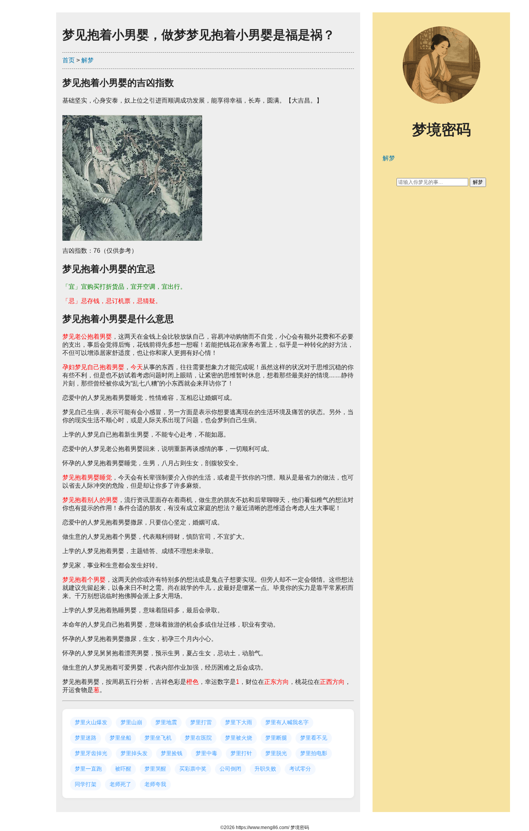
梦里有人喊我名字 (287, 722)
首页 (68, 60)
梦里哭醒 (155, 769)
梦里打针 (241, 753)
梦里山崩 (131, 722)
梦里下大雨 (238, 722)
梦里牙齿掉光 (91, 753)
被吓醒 (123, 769)
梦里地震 (166, 722)
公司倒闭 (230, 769)
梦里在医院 (198, 738)
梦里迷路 (85, 738)
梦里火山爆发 (91, 722)
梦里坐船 (120, 738)
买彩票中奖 (192, 769)
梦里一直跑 (88, 769)
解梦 (87, 60)
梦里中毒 (206, 753)
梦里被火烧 (238, 738)
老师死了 (120, 784)
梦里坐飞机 (158, 738)
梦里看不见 (313, 738)
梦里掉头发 (134, 753)
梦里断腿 (276, 738)
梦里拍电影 (313, 753)
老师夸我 (155, 784)
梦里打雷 (201, 722)
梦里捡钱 (171, 753)
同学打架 (85, 784)
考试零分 (300, 769)
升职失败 (265, 769)
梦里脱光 (276, 753)
